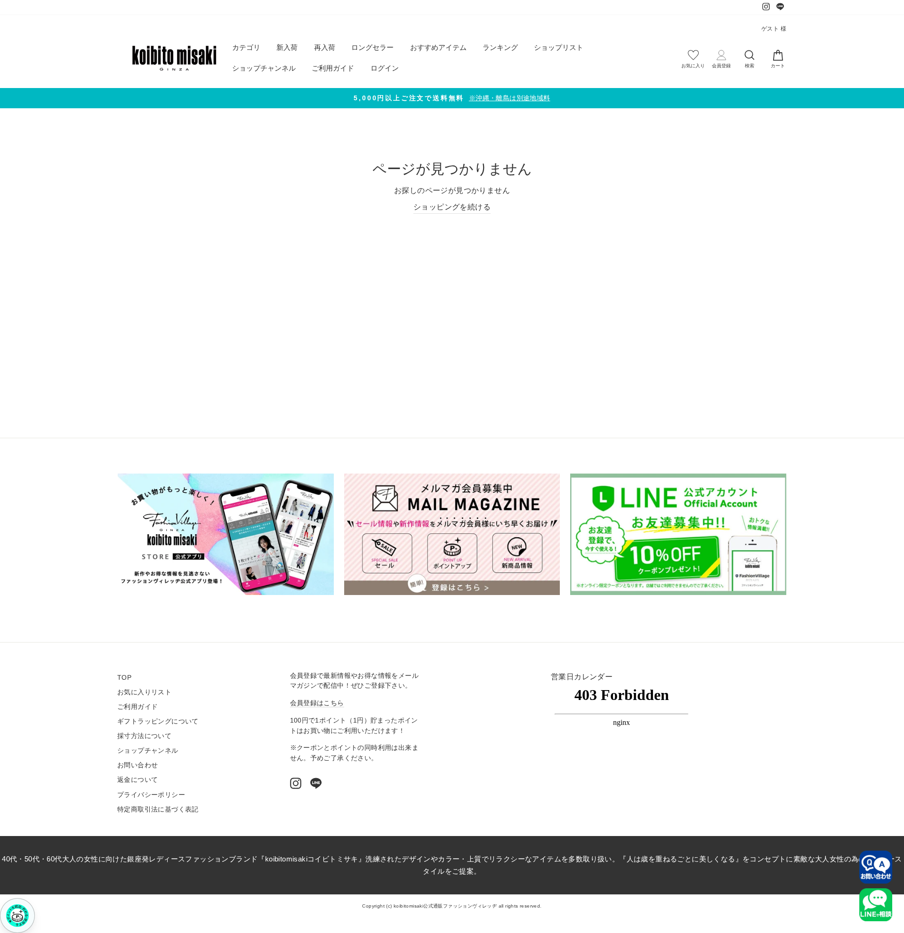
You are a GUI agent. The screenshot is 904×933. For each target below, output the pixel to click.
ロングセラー (372, 47)
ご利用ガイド (333, 68)
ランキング (500, 47)
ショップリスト (558, 47)
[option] (452, 98)
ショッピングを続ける (452, 207)
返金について (137, 779)
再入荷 (324, 47)
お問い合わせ (137, 765)
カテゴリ (246, 47)
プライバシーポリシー (151, 794)
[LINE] (316, 783)
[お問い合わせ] (876, 867)
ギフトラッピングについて (158, 721)
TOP (124, 677)
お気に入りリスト (144, 692)
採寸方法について (144, 736)
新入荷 (287, 47)
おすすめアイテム (438, 47)
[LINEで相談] (876, 905)
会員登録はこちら (317, 703)
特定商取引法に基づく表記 (158, 809)
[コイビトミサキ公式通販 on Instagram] (295, 783)
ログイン (385, 68)
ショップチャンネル (264, 68)
